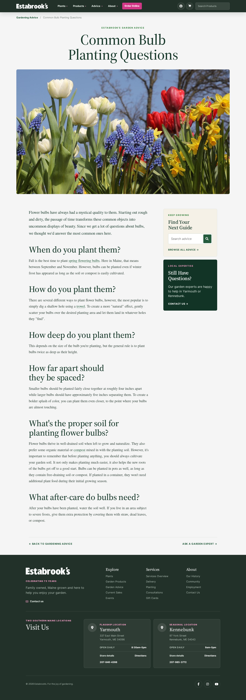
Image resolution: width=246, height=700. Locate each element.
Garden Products (116, 581)
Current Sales (114, 592)
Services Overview (157, 576)
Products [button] (78, 5)
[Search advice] (207, 238)
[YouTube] (216, 684)
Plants (109, 576)
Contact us (36, 601)
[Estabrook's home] (48, 571)
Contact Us (178, 303)
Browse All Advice (183, 249)
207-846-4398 (108, 662)
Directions (140, 655)
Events (110, 598)
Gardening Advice (27, 17)
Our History (193, 576)
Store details (107, 655)
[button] (189, 6)
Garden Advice (114, 587)
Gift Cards (152, 598)
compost (79, 449)
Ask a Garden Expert (199, 543)
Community (193, 581)
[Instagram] (207, 684)
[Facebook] (198, 684)
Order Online (132, 5)
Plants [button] (61, 5)
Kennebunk (182, 629)
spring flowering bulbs (84, 260)
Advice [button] (95, 5)
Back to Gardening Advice (50, 543)
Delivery (151, 581)
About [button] (112, 5)
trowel (80, 306)
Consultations (154, 592)
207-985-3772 (178, 662)
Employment (193, 587)
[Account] (181, 6)
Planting (151, 587)
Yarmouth (110, 629)
